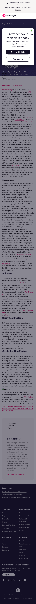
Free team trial (18, 59)
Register (18, 10)
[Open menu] (33, 16)
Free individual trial (18, 52)
